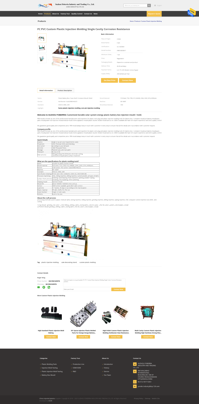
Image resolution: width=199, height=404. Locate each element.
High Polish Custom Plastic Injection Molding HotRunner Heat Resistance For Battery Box (116, 333)
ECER (50, 401)
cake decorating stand (69, 262)
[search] (149, 5)
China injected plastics (47, 398)
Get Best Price (109, 80)
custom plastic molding (87, 262)
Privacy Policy (138, 398)
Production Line (78, 364)
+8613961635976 (54, 281)
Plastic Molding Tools (49, 364)
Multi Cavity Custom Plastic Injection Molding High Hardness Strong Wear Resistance (148, 333)
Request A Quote (154, 14)
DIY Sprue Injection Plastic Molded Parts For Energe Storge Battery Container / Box (83, 333)
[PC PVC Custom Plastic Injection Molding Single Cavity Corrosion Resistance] (41, 38)
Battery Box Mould (48, 375)
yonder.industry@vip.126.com (144, 386)
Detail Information (46, 90)
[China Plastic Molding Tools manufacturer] (45, 5)
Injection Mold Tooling (50, 368)
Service (106, 371)
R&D (74, 371)
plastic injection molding (50, 262)
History (106, 368)
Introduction (108, 364)
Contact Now (127, 80)
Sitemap (147, 398)
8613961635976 (51, 284)
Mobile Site (156, 398)
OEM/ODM (77, 368)
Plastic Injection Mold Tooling (52, 371)
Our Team (107, 375)
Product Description (65, 90)
